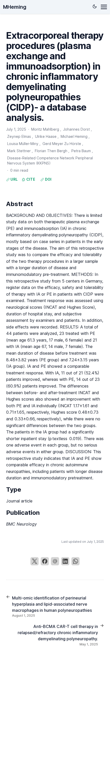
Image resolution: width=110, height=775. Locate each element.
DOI (47, 179)
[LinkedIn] (65, 561)
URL (14, 179)
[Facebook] (45, 561)
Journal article (19, 500)
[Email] (55, 561)
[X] (34, 561)
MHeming (14, 7)
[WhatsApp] (75, 561)
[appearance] (95, 6)
